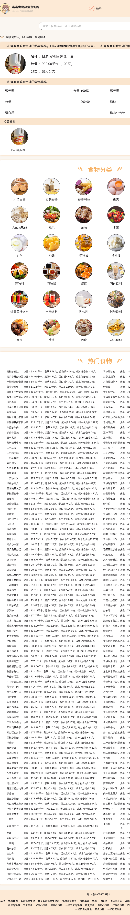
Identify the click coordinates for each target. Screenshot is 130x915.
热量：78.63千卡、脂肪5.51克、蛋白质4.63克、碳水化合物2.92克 (51, 376)
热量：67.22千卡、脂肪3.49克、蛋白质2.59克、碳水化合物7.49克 (50, 386)
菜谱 (2, 901)
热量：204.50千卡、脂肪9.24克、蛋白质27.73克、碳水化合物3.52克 (52, 493)
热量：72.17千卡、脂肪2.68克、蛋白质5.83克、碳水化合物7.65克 (50, 712)
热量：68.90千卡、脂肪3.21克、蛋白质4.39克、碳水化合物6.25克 (51, 381)
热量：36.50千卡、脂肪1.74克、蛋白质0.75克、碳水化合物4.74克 (51, 873)
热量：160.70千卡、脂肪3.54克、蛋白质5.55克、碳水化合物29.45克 (52, 452)
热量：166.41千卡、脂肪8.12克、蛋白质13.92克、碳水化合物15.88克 (52, 391)
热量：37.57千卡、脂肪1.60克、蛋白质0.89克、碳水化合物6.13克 (50, 732)
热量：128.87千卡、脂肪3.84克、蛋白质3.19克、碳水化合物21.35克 (52, 717)
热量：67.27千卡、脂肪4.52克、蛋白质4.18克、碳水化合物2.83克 (50, 615)
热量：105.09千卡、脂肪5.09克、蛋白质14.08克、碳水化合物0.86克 (52, 630)
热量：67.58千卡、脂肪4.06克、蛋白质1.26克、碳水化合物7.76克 (50, 798)
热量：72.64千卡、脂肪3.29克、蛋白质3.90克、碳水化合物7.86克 (51, 574)
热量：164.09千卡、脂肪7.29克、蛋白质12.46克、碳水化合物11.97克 (52, 539)
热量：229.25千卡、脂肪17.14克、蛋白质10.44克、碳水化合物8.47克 (52, 853)
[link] (12, 37)
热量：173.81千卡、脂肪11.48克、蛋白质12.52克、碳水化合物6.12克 (52, 437)
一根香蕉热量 (114, 909)
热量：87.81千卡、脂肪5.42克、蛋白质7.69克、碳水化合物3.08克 (50, 503)
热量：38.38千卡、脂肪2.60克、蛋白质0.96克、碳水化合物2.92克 (51, 696)
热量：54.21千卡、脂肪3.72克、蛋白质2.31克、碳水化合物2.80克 (50, 401)
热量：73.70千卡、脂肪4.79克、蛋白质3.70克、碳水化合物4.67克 (51, 848)
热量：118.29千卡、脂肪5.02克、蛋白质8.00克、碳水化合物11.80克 (52, 773)
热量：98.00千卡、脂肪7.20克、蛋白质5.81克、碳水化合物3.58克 (51, 513)
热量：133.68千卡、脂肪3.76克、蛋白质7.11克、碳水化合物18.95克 (52, 488)
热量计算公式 (69, 901)
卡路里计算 (116, 901)
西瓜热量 (99, 909)
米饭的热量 (41, 905)
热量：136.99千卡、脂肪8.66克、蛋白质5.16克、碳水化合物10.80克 (52, 625)
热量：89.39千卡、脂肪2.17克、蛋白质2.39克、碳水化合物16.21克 (51, 569)
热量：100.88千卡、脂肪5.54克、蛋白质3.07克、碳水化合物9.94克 (52, 793)
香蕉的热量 (14, 905)
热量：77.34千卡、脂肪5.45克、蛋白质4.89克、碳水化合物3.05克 (51, 788)
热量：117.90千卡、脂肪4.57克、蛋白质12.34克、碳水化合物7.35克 (52, 818)
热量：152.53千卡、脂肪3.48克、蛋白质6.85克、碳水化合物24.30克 (52, 825)
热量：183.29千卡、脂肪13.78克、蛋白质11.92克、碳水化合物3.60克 (53, 757)
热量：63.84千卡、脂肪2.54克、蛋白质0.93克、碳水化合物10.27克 (52, 412)
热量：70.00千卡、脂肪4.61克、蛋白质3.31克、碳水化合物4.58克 (51, 762)
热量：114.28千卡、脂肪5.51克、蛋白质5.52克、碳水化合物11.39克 (52, 701)
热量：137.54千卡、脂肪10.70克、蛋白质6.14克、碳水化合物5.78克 (52, 620)
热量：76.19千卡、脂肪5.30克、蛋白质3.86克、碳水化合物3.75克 (51, 813)
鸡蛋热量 (89, 905)
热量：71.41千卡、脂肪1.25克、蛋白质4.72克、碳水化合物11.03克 (51, 671)
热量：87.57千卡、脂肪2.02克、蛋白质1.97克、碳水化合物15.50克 (51, 534)
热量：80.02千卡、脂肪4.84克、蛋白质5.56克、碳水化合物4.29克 (51, 549)
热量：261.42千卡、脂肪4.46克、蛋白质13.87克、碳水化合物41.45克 (53, 878)
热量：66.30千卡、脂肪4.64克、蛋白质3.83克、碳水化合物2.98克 (51, 656)
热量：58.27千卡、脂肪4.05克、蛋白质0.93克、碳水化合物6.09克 (51, 863)
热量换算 (84, 901)
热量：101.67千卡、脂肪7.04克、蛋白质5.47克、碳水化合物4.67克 (51, 483)
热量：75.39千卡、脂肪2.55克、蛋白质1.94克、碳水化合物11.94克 (51, 600)
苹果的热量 (56, 905)
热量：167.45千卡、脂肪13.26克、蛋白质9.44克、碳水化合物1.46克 (52, 843)
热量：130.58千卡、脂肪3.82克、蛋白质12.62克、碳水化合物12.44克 (53, 442)
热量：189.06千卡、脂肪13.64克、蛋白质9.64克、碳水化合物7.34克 (52, 666)
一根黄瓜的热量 (83, 909)
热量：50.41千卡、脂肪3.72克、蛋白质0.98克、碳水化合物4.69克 (51, 646)
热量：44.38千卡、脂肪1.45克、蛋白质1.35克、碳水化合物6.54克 (51, 417)
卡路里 (103, 901)
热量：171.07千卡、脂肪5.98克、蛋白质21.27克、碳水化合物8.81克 (51, 473)
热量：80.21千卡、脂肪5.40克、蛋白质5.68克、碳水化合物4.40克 (51, 396)
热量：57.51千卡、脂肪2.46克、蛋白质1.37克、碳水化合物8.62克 (50, 661)
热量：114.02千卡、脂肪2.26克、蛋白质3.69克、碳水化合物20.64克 (52, 462)
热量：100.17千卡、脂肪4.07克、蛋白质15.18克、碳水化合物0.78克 (52, 610)
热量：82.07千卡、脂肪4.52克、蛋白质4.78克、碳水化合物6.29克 (51, 605)
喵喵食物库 (12, 37)
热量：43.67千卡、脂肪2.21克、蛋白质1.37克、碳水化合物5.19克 (50, 868)
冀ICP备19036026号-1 (98, 894)
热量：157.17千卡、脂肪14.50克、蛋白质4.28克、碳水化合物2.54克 (52, 803)
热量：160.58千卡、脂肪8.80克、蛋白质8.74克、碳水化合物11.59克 (52, 523)
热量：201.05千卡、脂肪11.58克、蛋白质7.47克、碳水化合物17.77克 (52, 722)
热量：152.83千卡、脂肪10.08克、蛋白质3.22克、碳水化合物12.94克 (53, 635)
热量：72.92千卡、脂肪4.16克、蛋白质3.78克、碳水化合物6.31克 (50, 778)
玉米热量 (27, 905)
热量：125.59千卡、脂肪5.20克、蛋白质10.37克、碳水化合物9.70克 (52, 858)
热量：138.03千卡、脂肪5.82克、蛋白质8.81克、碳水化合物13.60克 (52, 651)
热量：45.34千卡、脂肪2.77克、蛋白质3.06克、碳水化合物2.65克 (51, 707)
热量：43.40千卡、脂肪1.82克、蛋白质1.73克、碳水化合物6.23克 (50, 783)
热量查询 (13, 901)
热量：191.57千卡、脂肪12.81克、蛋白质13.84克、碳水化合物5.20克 (52, 579)
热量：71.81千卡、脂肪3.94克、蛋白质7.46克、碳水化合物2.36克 (50, 590)
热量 (94, 901)
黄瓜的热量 (103, 905)
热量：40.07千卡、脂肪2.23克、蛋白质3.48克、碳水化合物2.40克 (51, 544)
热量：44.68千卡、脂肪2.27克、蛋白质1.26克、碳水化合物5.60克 (51, 752)
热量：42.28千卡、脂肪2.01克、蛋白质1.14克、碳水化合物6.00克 (50, 468)
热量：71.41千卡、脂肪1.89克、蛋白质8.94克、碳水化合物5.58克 (50, 686)
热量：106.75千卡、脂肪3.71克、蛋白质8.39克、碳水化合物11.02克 (52, 427)
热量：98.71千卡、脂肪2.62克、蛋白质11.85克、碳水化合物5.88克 (51, 457)
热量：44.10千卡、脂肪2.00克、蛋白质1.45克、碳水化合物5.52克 (51, 833)
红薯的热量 (118, 905)
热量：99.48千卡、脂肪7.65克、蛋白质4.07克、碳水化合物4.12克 (51, 640)
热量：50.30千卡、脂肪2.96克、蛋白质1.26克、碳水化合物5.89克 (51, 681)
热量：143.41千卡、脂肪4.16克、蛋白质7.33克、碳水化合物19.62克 (52, 747)
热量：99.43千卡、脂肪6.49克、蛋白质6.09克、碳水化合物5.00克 (51, 768)
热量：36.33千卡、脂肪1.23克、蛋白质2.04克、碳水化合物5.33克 (51, 407)
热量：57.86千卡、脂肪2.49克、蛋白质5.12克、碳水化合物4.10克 (50, 691)
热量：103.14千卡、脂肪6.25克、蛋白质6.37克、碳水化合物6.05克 (51, 447)
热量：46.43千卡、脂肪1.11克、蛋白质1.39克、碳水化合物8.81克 (50, 737)
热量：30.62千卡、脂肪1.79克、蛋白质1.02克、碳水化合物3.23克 (50, 518)
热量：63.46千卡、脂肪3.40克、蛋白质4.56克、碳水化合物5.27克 (51, 529)
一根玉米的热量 (73, 905)
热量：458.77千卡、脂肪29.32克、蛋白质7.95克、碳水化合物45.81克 (53, 498)
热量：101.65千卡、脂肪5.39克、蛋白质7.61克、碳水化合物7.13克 (51, 676)
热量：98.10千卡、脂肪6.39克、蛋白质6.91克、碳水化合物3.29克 (51, 564)
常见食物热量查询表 (48, 901)
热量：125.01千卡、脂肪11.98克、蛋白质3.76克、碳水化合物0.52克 (52, 478)
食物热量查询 (28, 901)
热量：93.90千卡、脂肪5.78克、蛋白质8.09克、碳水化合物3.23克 (51, 371)
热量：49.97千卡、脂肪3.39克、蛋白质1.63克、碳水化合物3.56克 (51, 554)
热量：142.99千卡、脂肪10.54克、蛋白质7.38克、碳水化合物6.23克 (52, 727)
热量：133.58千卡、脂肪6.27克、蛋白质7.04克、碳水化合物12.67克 (52, 808)
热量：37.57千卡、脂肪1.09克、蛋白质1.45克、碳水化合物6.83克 (50, 742)
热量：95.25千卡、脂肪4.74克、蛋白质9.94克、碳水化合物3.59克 (51, 838)
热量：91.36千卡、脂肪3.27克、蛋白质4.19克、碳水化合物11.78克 (51, 585)
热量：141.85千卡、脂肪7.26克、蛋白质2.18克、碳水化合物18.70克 (51, 432)
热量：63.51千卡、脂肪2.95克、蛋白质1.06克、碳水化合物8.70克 (51, 508)
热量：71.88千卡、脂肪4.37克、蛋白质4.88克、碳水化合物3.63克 (51, 595)
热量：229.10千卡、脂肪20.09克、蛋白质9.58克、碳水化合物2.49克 (52, 422)
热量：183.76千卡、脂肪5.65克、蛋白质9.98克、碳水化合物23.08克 (52, 559)
